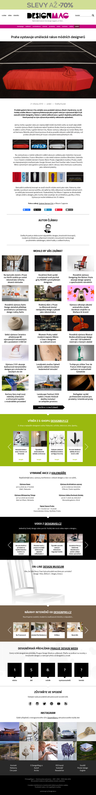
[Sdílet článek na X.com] (37, 209)
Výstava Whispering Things (25, 495)
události (28, 26)
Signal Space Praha (47, 506)
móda (58, 26)
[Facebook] (30, 704)
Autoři (36, 767)
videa (10, 15)
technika (65, 26)
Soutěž (82, 765)
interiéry (16, 15)
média (71, 26)
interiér (44, 26)
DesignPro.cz (62, 612)
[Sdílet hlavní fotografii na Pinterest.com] (58, 209)
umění (77, 26)
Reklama (13, 767)
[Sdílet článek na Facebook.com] (26, 209)
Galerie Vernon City (46, 203)
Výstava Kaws (25, 484)
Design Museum (53, 566)
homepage (20, 26)
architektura (37, 26)
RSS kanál (60, 765)
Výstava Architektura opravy (71, 484)
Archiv (36, 770)
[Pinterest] (52, 704)
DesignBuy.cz (59, 421)
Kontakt (13, 765)
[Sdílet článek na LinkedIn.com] (48, 209)
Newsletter (59, 770)
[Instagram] (37, 704)
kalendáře (58, 473)
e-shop (4, 15)
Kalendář (59, 767)
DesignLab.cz (52, 791)
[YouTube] (59, 704)
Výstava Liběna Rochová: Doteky (71, 495)
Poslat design (82, 767)
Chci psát (13, 770)
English (82, 770)
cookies (65, 785)
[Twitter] (44, 704)
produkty (52, 26)
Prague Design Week (64, 648)
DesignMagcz (53, 717)
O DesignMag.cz (36, 765)
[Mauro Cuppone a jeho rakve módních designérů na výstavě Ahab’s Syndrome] (48, 69)
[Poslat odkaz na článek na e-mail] (69, 209)
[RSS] (66, 704)
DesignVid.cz (53, 523)
